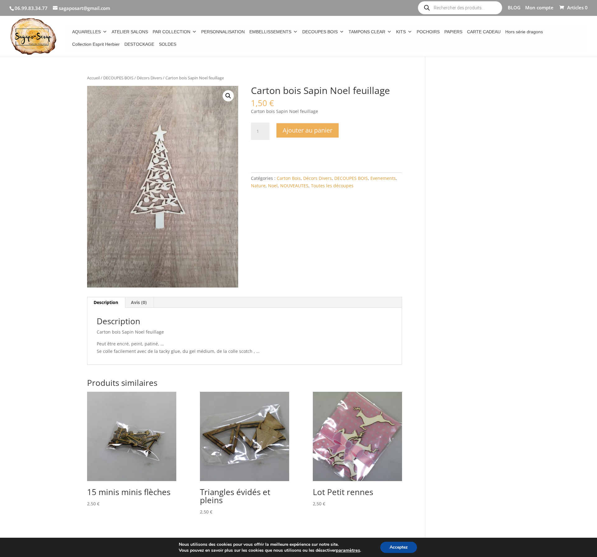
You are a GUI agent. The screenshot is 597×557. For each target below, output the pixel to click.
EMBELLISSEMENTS (270, 31)
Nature (258, 186)
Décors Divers (149, 78)
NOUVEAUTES (294, 186)
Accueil (93, 78)
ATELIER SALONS (130, 31)
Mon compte (539, 8)
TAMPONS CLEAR (367, 31)
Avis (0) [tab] (139, 302)
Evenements (383, 178)
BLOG (514, 8)
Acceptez (399, 547)
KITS (401, 31)
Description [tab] (106, 302)
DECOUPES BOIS (320, 31)
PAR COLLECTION (171, 31)
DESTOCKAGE (139, 44)
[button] (228, 95)
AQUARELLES (86, 31)
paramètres (348, 550)
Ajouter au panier (307, 130)
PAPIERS (453, 31)
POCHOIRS (428, 31)
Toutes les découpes (332, 186)
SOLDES (167, 44)
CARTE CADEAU (484, 31)
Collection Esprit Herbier (96, 44)
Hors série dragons (524, 31)
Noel (273, 186)
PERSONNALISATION (223, 31)
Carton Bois (289, 178)
